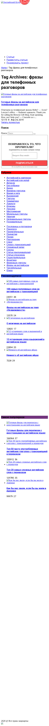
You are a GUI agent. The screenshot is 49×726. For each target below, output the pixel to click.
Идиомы (11, 206)
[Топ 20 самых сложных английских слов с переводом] (27, 464)
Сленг (10, 242)
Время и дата (13, 193)
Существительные (16, 257)
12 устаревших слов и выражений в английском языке (25, 340)
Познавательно (14, 221)
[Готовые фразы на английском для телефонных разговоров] (24, 96)
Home (4, 67)
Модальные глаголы (17, 214)
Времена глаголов (16, 190)
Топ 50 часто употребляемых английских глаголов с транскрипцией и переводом (27, 451)
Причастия (12, 234)
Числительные (14, 268)
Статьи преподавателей (18, 252)
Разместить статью (17, 59)
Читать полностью (10, 122)
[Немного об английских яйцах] (22, 350)
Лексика (11, 209)
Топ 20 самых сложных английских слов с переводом (25, 471)
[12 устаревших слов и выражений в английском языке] (27, 334)
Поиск (4, 133)
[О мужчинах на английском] (21, 318)
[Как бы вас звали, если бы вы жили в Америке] (27, 483)
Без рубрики (13, 185)
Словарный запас (15, 247)
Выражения (13, 196)
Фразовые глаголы (16, 262)
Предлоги (12, 229)
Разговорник (13, 239)
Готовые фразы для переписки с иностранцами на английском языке (26, 431)
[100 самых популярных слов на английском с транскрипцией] (27, 283)
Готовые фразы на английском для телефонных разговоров (20, 103)
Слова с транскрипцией (18, 244)
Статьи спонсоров (16, 255)
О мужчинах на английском (21, 323)
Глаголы (11, 198)
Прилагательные (15, 231)
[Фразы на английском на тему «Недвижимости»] (27, 302)
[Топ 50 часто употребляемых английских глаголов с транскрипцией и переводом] (27, 443)
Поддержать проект (18, 62)
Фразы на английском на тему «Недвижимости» (23, 308)
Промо (10, 237)
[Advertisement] (24, 28)
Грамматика (13, 201)
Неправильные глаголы (19, 219)
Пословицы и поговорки (19, 226)
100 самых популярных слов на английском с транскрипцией (23, 290)
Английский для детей (18, 180)
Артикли (11, 183)
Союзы (10, 249)
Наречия (11, 216)
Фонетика (11, 260)
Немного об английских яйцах (23, 355)
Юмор (10, 270)
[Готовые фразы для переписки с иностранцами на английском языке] (27, 425)
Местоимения (14, 211)
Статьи (10, 56)
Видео (10, 188)
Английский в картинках (19, 177)
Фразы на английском (18, 265)
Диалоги (11, 203)
